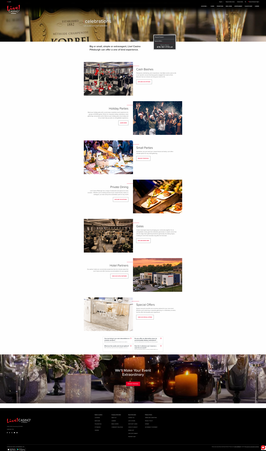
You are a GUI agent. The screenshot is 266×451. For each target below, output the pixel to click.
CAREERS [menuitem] (257, 6)
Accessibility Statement (151, 427)
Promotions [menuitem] (220, 6)
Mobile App (131, 430)
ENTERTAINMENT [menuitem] (238, 6)
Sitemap (147, 424)
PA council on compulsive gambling (252, 446)
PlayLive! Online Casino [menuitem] (230, 1)
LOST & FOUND (131, 420)
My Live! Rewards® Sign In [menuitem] (254, 1)
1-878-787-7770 (10, 429)
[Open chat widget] (263, 447)
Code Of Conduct (133, 427)
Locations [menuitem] (203, 6)
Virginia (97, 430)
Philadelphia (98, 424)
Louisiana (97, 417)
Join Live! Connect (133, 433)
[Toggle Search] (245, 1)
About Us (113, 417)
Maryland (97, 420)
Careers (113, 420)
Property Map (132, 436)
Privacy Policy (149, 420)
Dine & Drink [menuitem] (229, 6)
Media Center (114, 424)
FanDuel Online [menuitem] (240, 1)
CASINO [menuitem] (212, 6)
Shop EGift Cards (132, 424)
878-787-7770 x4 (165, 47)
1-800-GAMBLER (237, 446)
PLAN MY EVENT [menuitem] (248, 6)
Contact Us (131, 417)
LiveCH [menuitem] (9, 1)
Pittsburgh (98, 427)
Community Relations (117, 427)
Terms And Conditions (151, 417)
